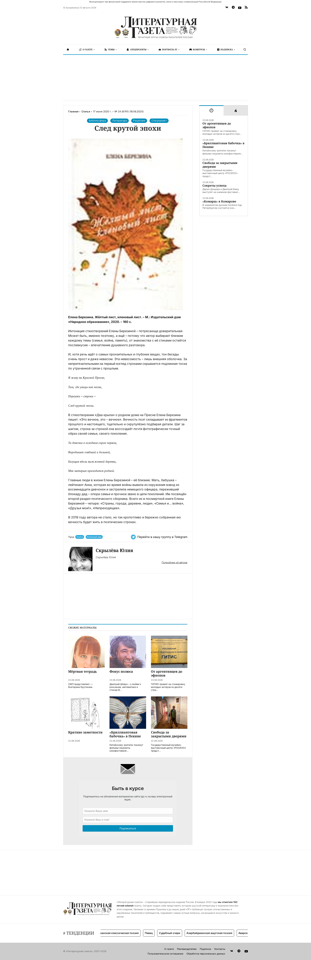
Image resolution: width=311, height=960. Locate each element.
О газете (169, 949)
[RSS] (246, 8)
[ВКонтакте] (226, 8)
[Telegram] (233, 8)
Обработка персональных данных (205, 953)
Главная (73, 111)
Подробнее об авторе (174, 562)
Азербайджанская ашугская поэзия (194, 933)
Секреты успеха (214, 185)
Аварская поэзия (234, 933)
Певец (134, 933)
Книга (80, 537)
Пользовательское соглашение (165, 953)
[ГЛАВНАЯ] (68, 49)
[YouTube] (239, 8)
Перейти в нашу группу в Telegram (162, 537)
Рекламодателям (186, 949)
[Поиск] (244, 49)
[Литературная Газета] (155, 27)
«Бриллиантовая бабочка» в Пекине (223, 145)
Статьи (85, 111)
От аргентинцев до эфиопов (216, 125)
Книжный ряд (94, 537)
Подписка (205, 949)
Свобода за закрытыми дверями (219, 164)
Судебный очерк (154, 933)
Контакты (219, 949)
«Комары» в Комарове (219, 201)
